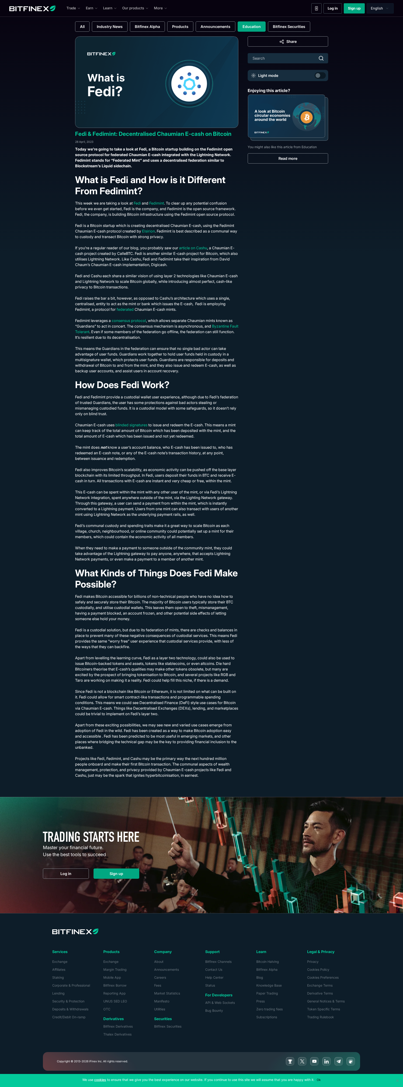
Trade (71, 8)
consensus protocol (129, 320)
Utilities (159, 1009)
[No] (397, 1080)
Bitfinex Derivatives (118, 1026)
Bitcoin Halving (267, 962)
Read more (287, 158)
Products (180, 26)
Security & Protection (68, 1001)
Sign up (356, 9)
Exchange (59, 962)
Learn (107, 8)
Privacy (313, 962)
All (82, 26)
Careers (160, 977)
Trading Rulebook (320, 1017)
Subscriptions (266, 1017)
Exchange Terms (320, 985)
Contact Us (213, 969)
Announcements (215, 26)
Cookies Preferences (323, 977)
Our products (133, 8)
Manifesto (161, 1001)
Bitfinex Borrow (114, 985)
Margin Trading (115, 969)
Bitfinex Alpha (147, 26)
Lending (58, 993)
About (158, 962)
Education (252, 26)
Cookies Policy (318, 969)
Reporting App (114, 993)
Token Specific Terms (323, 1009)
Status (210, 985)
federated (125, 309)
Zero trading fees (269, 1009)
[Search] (321, 58)
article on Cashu (193, 248)
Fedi (137, 203)
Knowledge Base (269, 985)
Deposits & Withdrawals (70, 1009)
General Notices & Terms (326, 1001)
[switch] (320, 75)
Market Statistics (167, 993)
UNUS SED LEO (115, 1001)
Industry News (110, 26)
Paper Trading (267, 993)
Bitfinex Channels (218, 962)
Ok (319, 1080)
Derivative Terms (320, 993)
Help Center (214, 977)
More (158, 8)
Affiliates (58, 969)
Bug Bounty (214, 1010)
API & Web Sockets (220, 1003)
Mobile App (112, 977)
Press (260, 1001)
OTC (106, 1009)
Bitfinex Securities (289, 26)
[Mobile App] (316, 8)
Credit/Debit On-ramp (69, 1017)
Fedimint (156, 203)
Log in (335, 9)
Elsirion (148, 231)
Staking (58, 977)
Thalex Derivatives (117, 1034)
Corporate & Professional (71, 985)
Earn (89, 8)
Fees (157, 985)
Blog (259, 977)
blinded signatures (131, 425)
